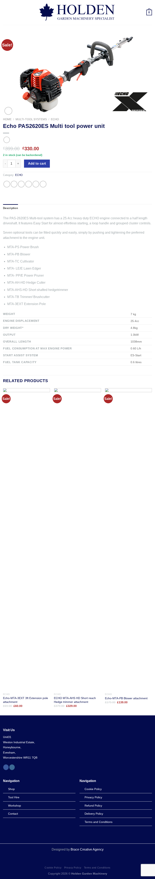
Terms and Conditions (97, 867)
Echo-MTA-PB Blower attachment (126, 698)
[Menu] (5, 12)
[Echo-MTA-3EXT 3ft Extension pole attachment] (26, 539)
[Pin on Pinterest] (35, 184)
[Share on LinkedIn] (43, 184)
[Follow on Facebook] (6, 767)
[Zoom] (8, 111)
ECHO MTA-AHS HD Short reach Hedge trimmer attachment (75, 699)
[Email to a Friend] (28, 184)
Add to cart (37, 163)
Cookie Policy (53, 867)
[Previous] (3, 551)
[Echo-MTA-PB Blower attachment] (128, 539)
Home (7, 119)
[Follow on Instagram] (12, 767)
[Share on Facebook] (14, 184)
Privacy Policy (72, 867)
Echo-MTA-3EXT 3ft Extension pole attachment (25, 699)
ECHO (55, 119)
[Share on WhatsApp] (6, 184)
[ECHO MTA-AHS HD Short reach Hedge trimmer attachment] (77, 539)
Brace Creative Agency (87, 849)
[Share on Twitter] (21, 184)
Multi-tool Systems (31, 119)
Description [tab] (10, 208)
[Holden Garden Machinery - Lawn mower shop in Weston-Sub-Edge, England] (77, 12)
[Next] (152, 551)
